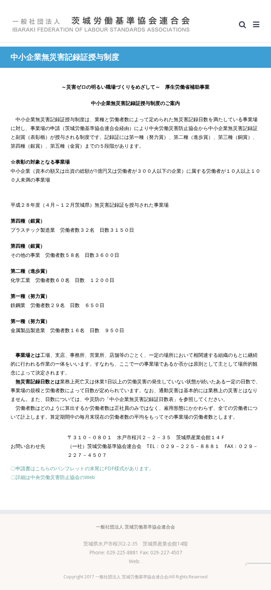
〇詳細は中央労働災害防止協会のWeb (53, 477)
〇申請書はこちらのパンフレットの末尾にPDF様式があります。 (82, 468)
